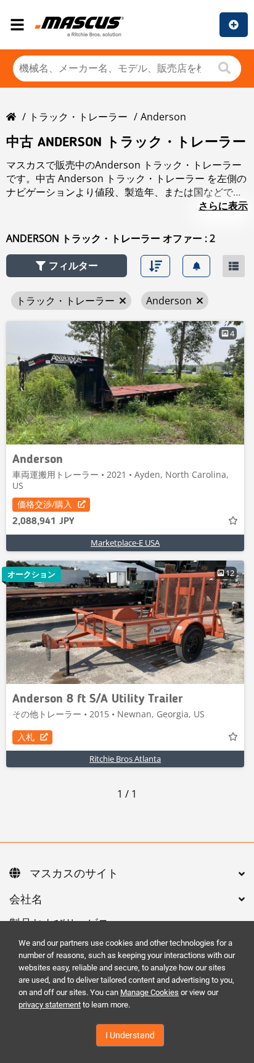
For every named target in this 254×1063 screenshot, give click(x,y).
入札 (26, 737)
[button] (66, 265)
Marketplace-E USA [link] (125, 542)
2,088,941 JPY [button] (43, 522)
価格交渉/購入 (44, 504)
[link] (125, 382)
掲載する (233, 24)
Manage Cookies (149, 992)
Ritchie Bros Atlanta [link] (125, 758)
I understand (130, 1035)
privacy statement (49, 1004)
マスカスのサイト (74, 874)
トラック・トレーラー (78, 116)
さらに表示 (223, 205)
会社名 (26, 900)
